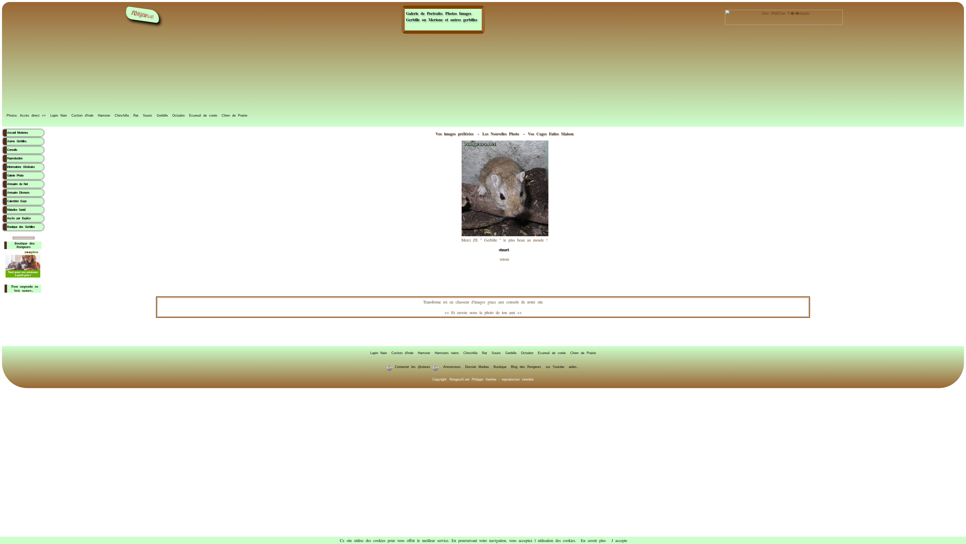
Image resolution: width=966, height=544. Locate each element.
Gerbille (162, 115)
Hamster (104, 115)
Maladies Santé (16, 210)
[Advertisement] (483, 73)
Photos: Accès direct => (26, 115)
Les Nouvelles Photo (501, 134)
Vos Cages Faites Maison (550, 134)
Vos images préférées (454, 134)
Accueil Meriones (17, 132)
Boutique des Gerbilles (21, 227)
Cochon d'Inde (82, 115)
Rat (135, 115)
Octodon (178, 115)
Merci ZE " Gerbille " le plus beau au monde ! (504, 244)
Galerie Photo (15, 175)
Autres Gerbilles (16, 141)
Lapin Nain (58, 115)
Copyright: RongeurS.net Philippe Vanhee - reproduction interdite (483, 379)
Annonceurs (452, 366)
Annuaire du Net (17, 184)
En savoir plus (593, 540)
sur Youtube (555, 366)
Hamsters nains (447, 352)
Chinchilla (122, 115)
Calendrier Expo (16, 201)
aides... (574, 366)
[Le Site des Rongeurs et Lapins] (142, 14)
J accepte (619, 540)
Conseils (12, 150)
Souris (147, 115)
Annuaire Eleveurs (18, 192)
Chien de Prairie (234, 115)
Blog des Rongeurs (526, 366)
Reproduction (14, 158)
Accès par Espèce (19, 218)
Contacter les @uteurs (412, 366)
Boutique (500, 366)
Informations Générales (21, 167)
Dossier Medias (477, 366)
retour (504, 259)
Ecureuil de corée (203, 115)
